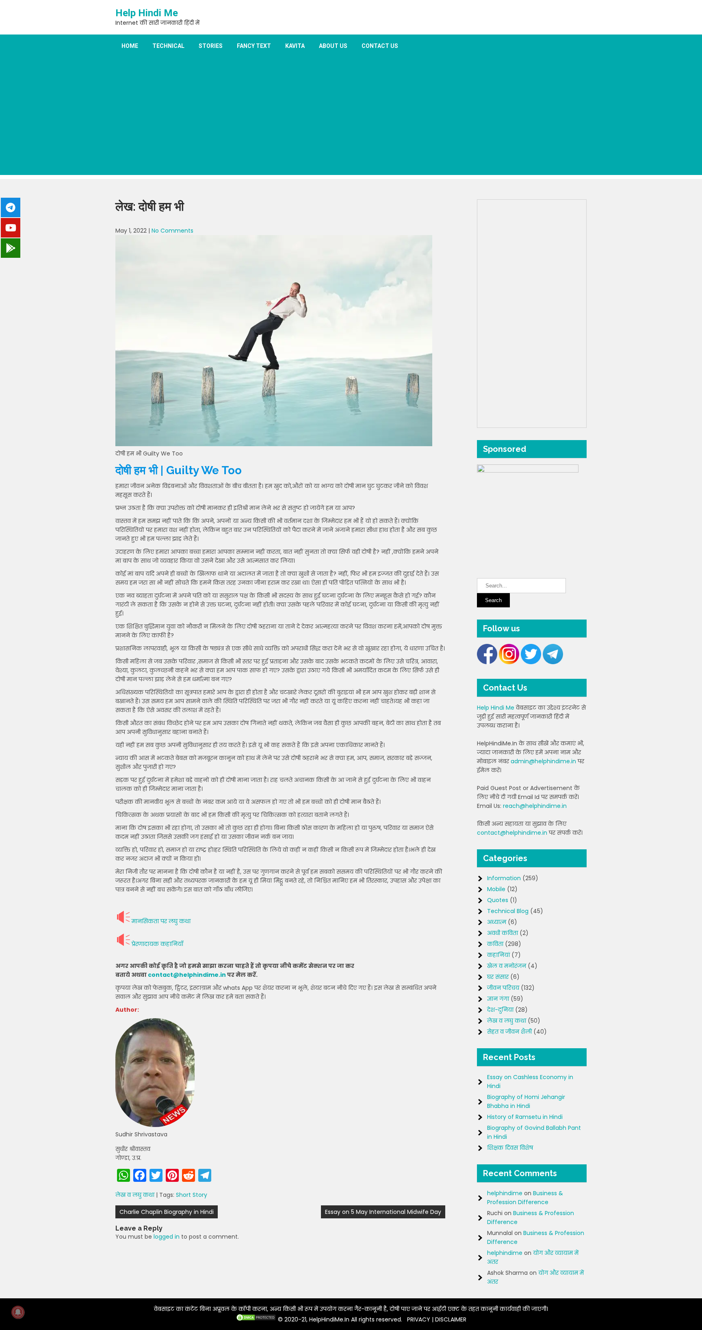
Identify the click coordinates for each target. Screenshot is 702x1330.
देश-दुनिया (500, 1010)
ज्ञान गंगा (498, 999)
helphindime (504, 1193)
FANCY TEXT (254, 46)
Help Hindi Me (146, 13)
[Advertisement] (351, 118)
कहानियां (498, 955)
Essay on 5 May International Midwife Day (383, 1212)
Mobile (496, 889)
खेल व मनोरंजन (506, 966)
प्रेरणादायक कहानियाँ (157, 944)
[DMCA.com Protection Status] (256, 1319)
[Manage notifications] (17, 1312)
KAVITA (295, 46)
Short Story (191, 1195)
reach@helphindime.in (535, 806)
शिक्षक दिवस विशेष (510, 1148)
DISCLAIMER (450, 1319)
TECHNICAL (168, 46)
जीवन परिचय (503, 988)
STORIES (211, 46)
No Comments (172, 231)
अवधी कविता (502, 933)
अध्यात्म (496, 922)
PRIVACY (418, 1319)
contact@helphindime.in (187, 975)
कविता (495, 944)
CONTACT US (380, 46)
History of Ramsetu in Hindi (525, 1117)
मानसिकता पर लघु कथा (161, 921)
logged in (167, 1237)
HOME (129, 46)
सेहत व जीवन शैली (509, 1032)
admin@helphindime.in (543, 761)
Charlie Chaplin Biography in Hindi (166, 1212)
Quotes (497, 900)
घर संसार (498, 977)
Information (504, 878)
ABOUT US (333, 46)
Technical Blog (508, 911)
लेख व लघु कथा (134, 1195)
